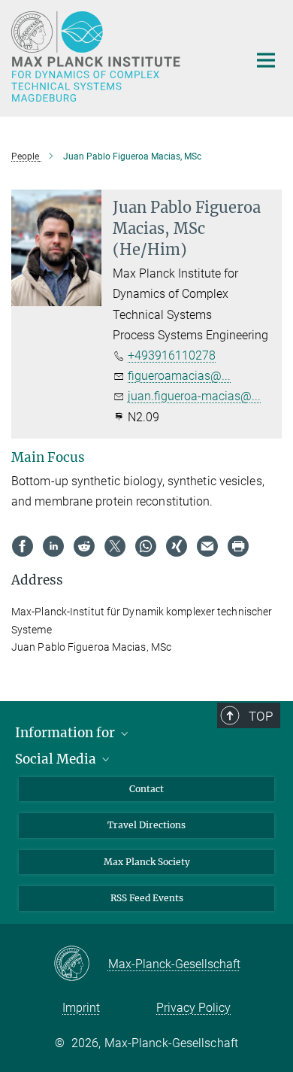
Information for (66, 732)
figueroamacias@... (179, 376)
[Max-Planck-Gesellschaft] (80, 964)
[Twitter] (115, 546)
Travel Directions (146, 825)
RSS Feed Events (146, 897)
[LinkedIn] (53, 546)
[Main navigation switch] (266, 60)
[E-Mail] (207, 546)
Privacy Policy (193, 1008)
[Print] (238, 546)
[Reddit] (84, 546)
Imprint (81, 1008)
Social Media (57, 759)
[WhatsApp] (145, 546)
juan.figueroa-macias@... (194, 396)
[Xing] (176, 546)
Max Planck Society (147, 861)
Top (261, 716)
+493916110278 (172, 355)
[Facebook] (22, 546)
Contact (146, 788)
